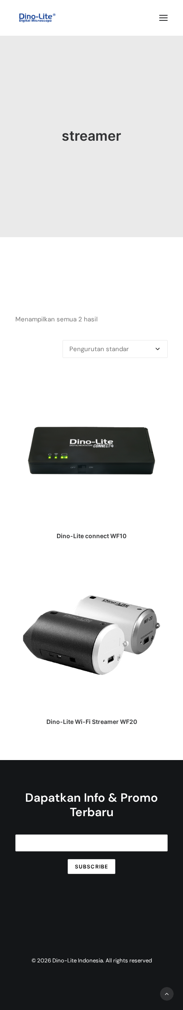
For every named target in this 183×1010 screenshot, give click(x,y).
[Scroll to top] (167, 993)
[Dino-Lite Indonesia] (37, 17)
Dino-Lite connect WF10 (91, 535)
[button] (163, 18)
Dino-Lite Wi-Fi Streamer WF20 (91, 721)
